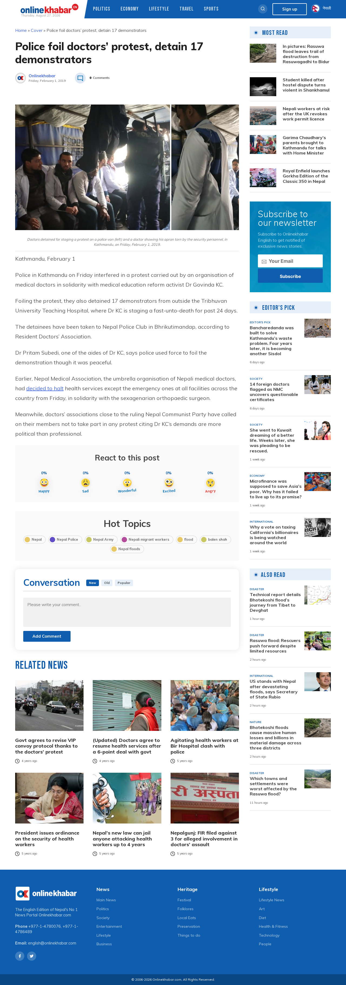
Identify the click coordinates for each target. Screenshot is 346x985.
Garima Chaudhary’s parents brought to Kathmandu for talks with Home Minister (304, 145)
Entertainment (109, 926)
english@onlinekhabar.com (52, 943)
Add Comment (46, 636)
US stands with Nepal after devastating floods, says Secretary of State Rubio (274, 689)
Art (262, 908)
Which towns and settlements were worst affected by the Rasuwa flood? (273, 786)
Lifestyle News (271, 899)
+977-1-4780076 (44, 926)
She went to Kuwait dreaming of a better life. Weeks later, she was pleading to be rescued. (272, 440)
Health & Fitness (273, 926)
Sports (211, 9)
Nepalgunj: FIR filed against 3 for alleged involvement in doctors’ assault (204, 839)
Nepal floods (129, 549)
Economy (130, 9)
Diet (262, 917)
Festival (184, 899)
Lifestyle (159, 9)
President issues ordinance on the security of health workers (47, 839)
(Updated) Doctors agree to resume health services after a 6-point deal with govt (127, 746)
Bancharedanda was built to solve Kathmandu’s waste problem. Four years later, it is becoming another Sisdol (272, 340)
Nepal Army (103, 539)
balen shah (217, 539)
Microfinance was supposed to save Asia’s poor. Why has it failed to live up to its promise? (276, 489)
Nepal (37, 539)
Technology (269, 935)
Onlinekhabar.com (55, 915)
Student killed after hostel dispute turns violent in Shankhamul (306, 85)
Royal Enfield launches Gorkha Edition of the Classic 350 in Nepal (306, 176)
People (265, 944)
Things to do (189, 935)
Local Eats (187, 917)
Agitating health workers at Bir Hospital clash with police (204, 746)
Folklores (186, 908)
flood (188, 539)
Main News (106, 899)
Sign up (289, 9)
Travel (186, 9)
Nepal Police (67, 539)
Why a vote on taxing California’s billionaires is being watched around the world (274, 535)
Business (104, 944)
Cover (36, 30)
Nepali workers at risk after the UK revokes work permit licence (306, 114)
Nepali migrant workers (149, 539)
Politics (101, 9)
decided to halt (45, 388)
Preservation (189, 926)
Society (103, 917)
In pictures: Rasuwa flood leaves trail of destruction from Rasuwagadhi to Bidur (306, 54)
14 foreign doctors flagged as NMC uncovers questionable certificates (274, 392)
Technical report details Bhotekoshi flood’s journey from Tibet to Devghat (275, 602)
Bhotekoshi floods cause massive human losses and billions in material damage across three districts (275, 738)
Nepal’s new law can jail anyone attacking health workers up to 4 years (122, 839)
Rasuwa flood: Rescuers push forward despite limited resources (275, 645)
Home (21, 30)
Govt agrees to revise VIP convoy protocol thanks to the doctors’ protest (46, 746)
